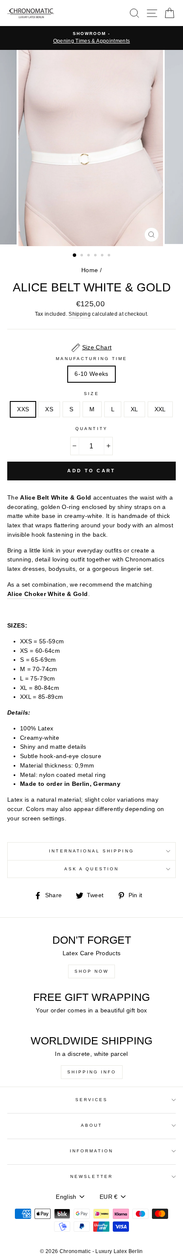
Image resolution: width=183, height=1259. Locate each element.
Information (92, 1151)
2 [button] (82, 256)
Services (91, 1099)
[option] (91, 38)
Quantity (91, 428)
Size (91, 393)
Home (89, 270)
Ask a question (91, 868)
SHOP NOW (91, 971)
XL (134, 409)
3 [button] (89, 256)
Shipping (80, 314)
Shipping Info (91, 1072)
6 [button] (110, 256)
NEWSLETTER (91, 1176)
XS (49, 409)
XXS (23, 409)
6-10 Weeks (91, 374)
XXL (160, 409)
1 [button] (75, 255)
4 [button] (96, 256)
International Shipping (91, 851)
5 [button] (103, 256)
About (91, 1125)
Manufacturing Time (91, 358)
